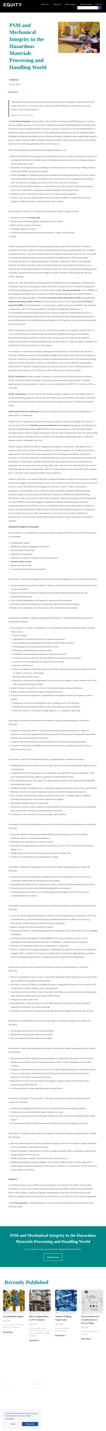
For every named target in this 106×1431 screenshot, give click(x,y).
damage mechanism (71, 290)
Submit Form (53, 1257)
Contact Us (6, 1384)
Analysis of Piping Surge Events (63, 1318)
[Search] (99, 7)
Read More (8, 1332)
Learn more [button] (9, 1419)
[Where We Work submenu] (76, 4)
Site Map (36, 1387)
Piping (65, 1330)
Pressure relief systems (21, 561)
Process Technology (14, 1327)
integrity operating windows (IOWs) (24, 301)
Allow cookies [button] (30, 1424)
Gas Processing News (19, 1203)
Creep (31, 1328)
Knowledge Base (38, 1381)
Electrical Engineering (88, 1331)
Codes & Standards (8, 1325)
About (4, 1380)
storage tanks (34, 217)
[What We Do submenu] (62, 4)
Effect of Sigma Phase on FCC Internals (39, 1318)
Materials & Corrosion (36, 1330)
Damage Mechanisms (39, 1328)
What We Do (57, 4)
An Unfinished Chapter (13, 1316)
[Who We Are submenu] (50, 4)
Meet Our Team (7, 1387)
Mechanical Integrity (21, 121)
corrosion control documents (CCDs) (64, 298)
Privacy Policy (38, 1384)
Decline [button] (13, 1424)
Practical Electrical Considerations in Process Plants (90, 1319)
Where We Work (70, 4)
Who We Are (45, 4)
